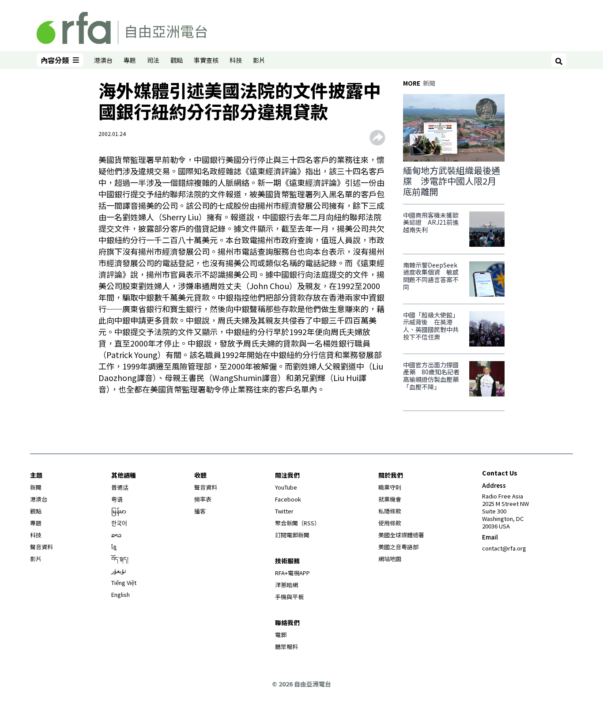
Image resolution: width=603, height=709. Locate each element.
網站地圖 (389, 558)
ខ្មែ (114, 547)
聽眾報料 (286, 646)
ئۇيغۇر (118, 570)
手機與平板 (289, 596)
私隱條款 (389, 511)
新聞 (35, 487)
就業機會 (389, 499)
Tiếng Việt (123, 582)
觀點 (176, 60)
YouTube (286, 487)
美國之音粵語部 (398, 547)
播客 (200, 511)
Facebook (288, 499)
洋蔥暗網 (286, 585)
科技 (236, 60)
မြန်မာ (118, 511)
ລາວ (116, 535)
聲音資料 (41, 547)
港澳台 (103, 60)
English (120, 594)
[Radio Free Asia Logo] (122, 26)
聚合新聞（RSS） (297, 523)
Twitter (284, 511)
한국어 (119, 523)
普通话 (119, 487)
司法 (153, 60)
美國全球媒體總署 (401, 535)
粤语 (117, 499)
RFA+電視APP (292, 573)
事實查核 (206, 60)
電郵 (280, 634)
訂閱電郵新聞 (292, 535)
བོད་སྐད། (119, 558)
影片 (259, 60)
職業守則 (389, 487)
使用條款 (389, 523)
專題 (130, 60)
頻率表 (202, 499)
